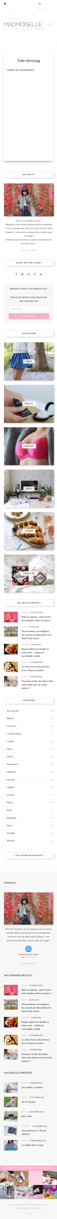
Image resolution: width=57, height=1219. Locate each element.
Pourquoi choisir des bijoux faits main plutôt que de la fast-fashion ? (37, 684)
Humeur (11, 780)
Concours (11, 726)
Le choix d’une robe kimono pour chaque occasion (35, 668)
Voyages (11, 833)
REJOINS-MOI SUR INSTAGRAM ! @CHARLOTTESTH (28, 1168)
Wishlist (11, 841)
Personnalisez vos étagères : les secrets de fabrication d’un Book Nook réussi (36, 635)
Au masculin (13, 711)
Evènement (12, 764)
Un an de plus (28, 1102)
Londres (10, 795)
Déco (24, 627)
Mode (24, 612)
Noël (9, 810)
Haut (29, 1213)
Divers (10, 757)
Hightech (11, 772)
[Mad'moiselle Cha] (28, 24)
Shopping (11, 818)
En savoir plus (29, 250)
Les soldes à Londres (32, 1087)
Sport (9, 826)
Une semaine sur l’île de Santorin (34, 1132)
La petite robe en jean (33, 1145)
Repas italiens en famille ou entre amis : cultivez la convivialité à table (35, 652)
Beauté (10, 718)
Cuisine (25, 644)
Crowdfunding (14, 734)
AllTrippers (30, 957)
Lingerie (10, 787)
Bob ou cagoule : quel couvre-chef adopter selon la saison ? (37, 618)
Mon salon (27, 1116)
